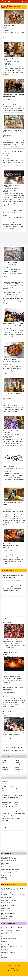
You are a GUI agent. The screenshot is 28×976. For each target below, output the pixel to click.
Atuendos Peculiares (8, 793)
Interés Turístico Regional (9, 786)
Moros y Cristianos (19, 813)
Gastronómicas (18, 765)
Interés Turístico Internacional (10, 797)
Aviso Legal (14, 968)
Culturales (17, 818)
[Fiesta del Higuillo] (14, 17)
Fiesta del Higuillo (9, 25)
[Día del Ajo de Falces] (14, 254)
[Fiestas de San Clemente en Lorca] (14, 494)
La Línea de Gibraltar (8, 952)
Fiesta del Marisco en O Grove (13, 323)
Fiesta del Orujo (8, 467)
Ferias (4, 762)
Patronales (5, 781)
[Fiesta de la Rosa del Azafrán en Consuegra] (14, 422)
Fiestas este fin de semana (14, 747)
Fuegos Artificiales (7, 818)
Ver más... (5, 827)
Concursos (17, 811)
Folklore (4, 765)
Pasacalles (5, 820)
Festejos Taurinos (19, 809)
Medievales (5, 813)
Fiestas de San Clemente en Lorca (12, 503)
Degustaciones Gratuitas (9, 816)
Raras (4, 800)
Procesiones (5, 790)
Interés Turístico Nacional (9, 784)
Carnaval (16, 760)
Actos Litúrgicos (7, 802)
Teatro (16, 804)
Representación (18, 769)
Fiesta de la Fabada (9, 359)
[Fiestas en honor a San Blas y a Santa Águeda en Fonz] (14, 86)
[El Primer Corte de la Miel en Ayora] (14, 385)
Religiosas (5, 769)
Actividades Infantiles (8, 823)
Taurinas (4, 771)
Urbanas (4, 788)
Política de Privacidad (14, 971)
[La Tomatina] (14, 631)
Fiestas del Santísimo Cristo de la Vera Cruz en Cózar (13, 283)
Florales (16, 762)
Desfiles (4, 804)
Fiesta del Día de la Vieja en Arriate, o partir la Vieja (12, 131)
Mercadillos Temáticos (8, 806)
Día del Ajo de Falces (10, 262)
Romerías (5, 809)
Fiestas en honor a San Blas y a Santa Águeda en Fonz (13, 95)
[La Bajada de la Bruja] (14, 664)
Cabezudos (17, 825)
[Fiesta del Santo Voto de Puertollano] (14, 177)
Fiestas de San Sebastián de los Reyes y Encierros (13, 576)
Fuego (16, 800)
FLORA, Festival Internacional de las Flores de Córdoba (12, 928)
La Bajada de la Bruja (10, 652)
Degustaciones (18, 795)
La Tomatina (7, 619)
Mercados (17, 767)
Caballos (4, 825)
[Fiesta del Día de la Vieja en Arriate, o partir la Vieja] (14, 122)
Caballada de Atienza (8, 913)
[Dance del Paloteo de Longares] (14, 724)
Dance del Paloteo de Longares (13, 712)
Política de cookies (14, 973)
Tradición (17, 771)
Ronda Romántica (6, 937)
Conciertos (17, 788)
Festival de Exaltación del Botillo (11, 59)
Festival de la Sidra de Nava (12, 210)
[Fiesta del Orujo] (14, 458)
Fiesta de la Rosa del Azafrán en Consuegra (14, 431)
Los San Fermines (6, 857)
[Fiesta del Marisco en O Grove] (14, 315)
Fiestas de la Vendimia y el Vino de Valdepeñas (13, 688)
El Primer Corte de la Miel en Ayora (12, 394)
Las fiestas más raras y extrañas (14, 750)
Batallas (4, 760)
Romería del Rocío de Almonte (10, 869)
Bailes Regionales (7, 795)
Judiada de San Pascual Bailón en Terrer (13, 152)
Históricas (5, 767)
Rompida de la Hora (7, 905)
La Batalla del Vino (7, 876)
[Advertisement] (14, 240)
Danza (16, 802)
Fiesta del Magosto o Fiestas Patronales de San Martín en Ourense (12, 545)
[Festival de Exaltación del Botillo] (14, 49)
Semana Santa (6, 811)
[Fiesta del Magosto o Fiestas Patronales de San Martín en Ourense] (14, 535)
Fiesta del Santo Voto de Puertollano (11, 186)
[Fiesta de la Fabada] (14, 350)
